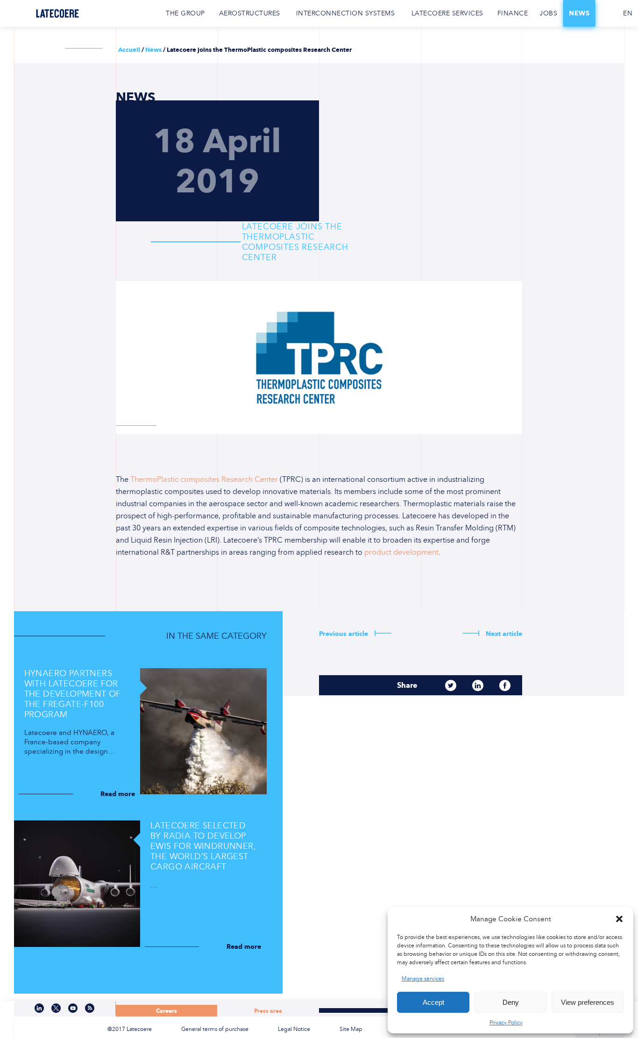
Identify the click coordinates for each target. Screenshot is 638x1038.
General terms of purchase (214, 1029)
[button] (619, 919)
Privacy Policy (506, 1022)
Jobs (548, 13)
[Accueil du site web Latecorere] (57, 13)
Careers (166, 1010)
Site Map (351, 1029)
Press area (268, 1010)
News (579, 13)
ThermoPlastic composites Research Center (203, 479)
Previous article (344, 634)
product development (401, 552)
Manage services (423, 978)
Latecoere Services (447, 13)
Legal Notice (294, 1029)
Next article (503, 634)
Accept (433, 1002)
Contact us (606, 13)
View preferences (587, 1002)
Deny (511, 1002)
